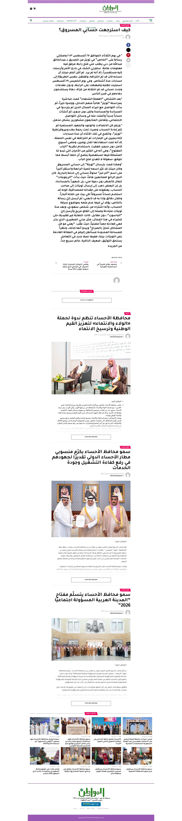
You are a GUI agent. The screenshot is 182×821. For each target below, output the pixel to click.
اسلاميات (82, 21)
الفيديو (92, 21)
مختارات (110, 21)
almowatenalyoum (116, 337)
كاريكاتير (101, 21)
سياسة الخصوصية (103, 808)
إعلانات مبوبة (91, 808)
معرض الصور (91, 28)
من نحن (82, 808)
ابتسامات (60, 21)
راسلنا (75, 808)
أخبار (137, 21)
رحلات (118, 21)
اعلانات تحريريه (48, 21)
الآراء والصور (71, 21)
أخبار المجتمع (127, 21)
